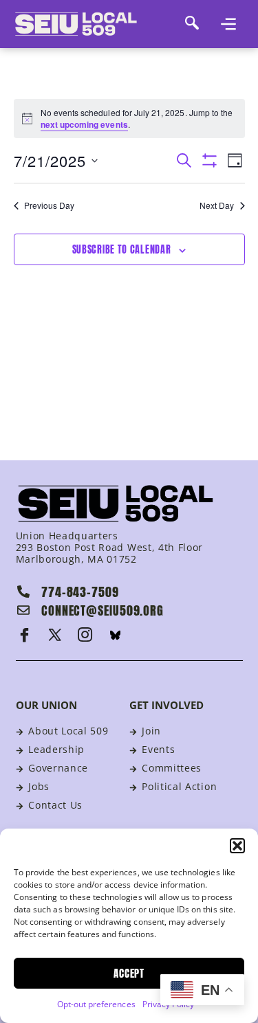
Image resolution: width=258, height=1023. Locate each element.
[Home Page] (94, 23)
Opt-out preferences (96, 1004)
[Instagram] (85, 635)
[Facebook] (24, 635)
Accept (129, 973)
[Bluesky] (115, 635)
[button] (237, 846)
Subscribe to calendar (121, 250)
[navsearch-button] (192, 24)
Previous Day (49, 205)
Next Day (217, 205)
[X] (55, 635)
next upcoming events (84, 124)
